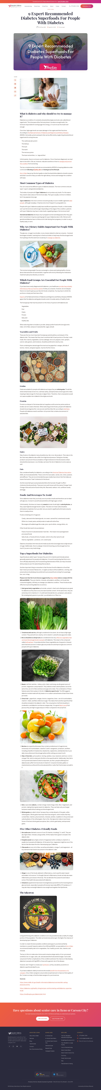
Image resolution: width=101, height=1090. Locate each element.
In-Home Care (48, 1035)
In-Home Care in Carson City (51, 1041)
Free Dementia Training (67, 1063)
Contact (64, 6)
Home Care (37, 6)
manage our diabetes (54, 238)
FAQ (62, 1060)
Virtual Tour (45, 6)
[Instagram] (13, 1046)
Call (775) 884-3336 (63, 1)
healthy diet (37, 169)
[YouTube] (17, 1046)
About (51, 6)
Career (57, 6)
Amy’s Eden (23, 173)
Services (32, 1038)
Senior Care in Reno (66, 1050)
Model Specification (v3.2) (67, 1040)
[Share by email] (15, 91)
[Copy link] (15, 95)
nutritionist (46, 965)
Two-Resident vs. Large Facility (67, 1043)
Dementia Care (49, 1045)
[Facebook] (9, 1046)
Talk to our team (42, 1018)
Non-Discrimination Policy (36, 1049)
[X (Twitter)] (20, 1046)
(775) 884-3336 (75, 6)
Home (48, 9)
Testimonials (33, 1043)
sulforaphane (29, 642)
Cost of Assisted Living (67, 1047)
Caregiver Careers (49, 1051)
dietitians (67, 409)
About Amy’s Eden (34, 1035)
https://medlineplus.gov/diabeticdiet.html (33, 994)
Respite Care (48, 1048)
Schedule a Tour (87, 6)
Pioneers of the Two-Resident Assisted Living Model (40, 1081)
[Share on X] (15, 80)
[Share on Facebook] (15, 84)
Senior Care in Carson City (67, 1052)
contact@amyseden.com (85, 1038)
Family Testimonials (66, 1058)
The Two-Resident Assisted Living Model (66, 1036)
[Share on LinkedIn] (15, 87)
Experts (22, 297)
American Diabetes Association (62, 472)
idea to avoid (63, 705)
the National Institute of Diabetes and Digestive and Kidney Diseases (48, 133)
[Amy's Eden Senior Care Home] (14, 6)
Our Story (63, 1055)
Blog (52, 9)
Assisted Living (28, 6)
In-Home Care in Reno (50, 1038)
